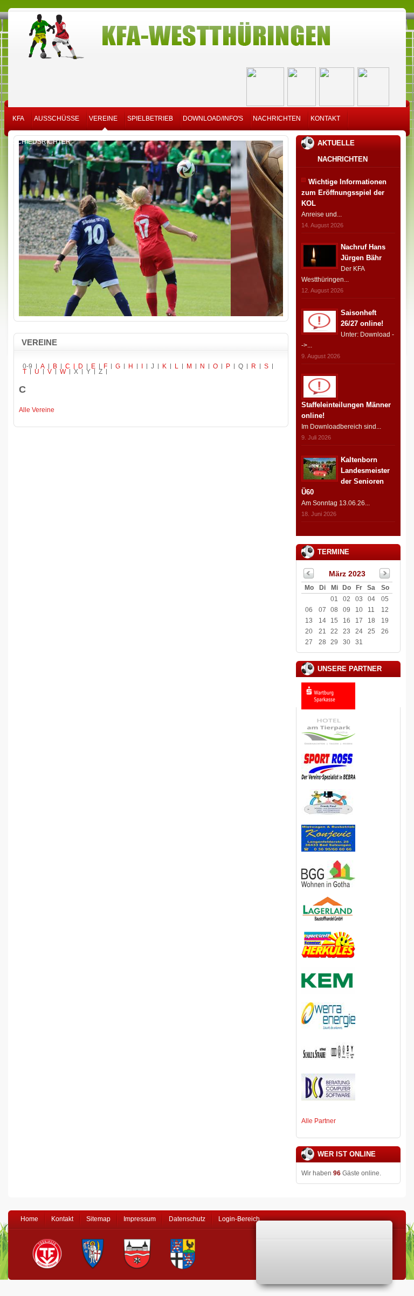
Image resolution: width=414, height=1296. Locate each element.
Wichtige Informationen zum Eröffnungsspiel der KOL (344, 192)
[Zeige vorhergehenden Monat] (308, 576)
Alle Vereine (36, 410)
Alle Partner (318, 1121)
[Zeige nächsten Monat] (385, 576)
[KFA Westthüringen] (207, 33)
